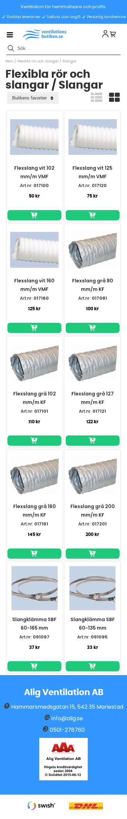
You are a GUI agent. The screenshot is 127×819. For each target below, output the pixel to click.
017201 (99, 524)
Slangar (69, 61)
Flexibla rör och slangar (38, 61)
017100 (41, 185)
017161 (41, 524)
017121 (99, 411)
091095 (99, 637)
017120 (99, 185)
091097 (41, 637)
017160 (41, 298)
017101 (41, 411)
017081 (99, 298)
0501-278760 (67, 730)
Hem (9, 61)
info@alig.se (67, 718)
